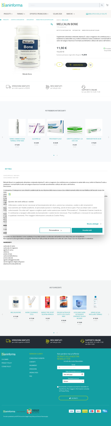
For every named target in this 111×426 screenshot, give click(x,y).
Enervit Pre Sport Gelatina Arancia (47, 313)
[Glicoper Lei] (36, 127)
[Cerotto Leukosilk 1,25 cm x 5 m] (74, 127)
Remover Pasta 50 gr (94, 139)
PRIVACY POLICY (7, 363)
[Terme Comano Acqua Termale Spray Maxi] (17, 127)
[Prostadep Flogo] (55, 127)
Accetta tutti (87, 230)
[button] (51, 26)
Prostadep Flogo (55, 139)
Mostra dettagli (93, 224)
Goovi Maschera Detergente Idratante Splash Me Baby (79, 315)
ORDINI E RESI (33, 372)
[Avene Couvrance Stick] (31, 302)
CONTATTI (32, 362)
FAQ (30, 376)
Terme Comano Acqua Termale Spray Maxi (17, 140)
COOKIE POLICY (6, 366)
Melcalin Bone (16, 312)
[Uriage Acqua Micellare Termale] (95, 302)
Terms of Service (41, 416)
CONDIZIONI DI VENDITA (36, 358)
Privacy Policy (64, 391)
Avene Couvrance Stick (31, 313)
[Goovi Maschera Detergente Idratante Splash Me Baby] (79, 302)
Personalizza (54, 230)
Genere (70, 378)
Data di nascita (70, 371)
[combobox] (66, 5)
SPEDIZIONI (33, 369)
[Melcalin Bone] (16, 302)
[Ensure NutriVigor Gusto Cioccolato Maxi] (63, 302)
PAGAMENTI (33, 365)
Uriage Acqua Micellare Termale (95, 313)
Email (73, 364)
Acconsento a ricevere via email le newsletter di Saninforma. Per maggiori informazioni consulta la (74, 389)
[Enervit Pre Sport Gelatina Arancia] (48, 302)
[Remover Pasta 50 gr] (93, 127)
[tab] (8, 169)
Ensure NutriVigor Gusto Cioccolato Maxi (63, 314)
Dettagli (8, 169)
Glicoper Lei (36, 139)
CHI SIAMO (5, 359)
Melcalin (65, 20)
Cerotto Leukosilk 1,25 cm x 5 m (75, 140)
